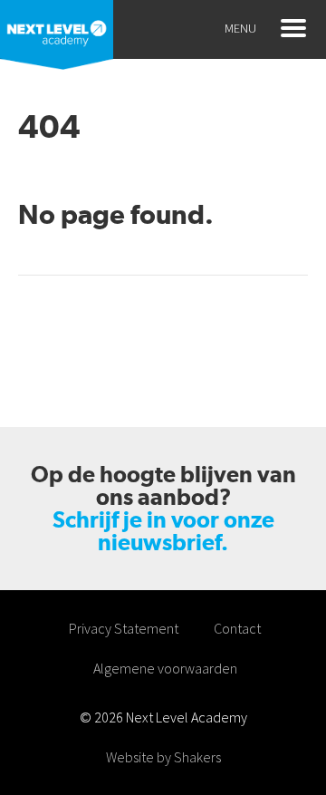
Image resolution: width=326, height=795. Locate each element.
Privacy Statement (123, 628)
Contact (237, 628)
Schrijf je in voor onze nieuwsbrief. (163, 531)
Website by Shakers (163, 757)
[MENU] (293, 28)
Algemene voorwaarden (165, 668)
